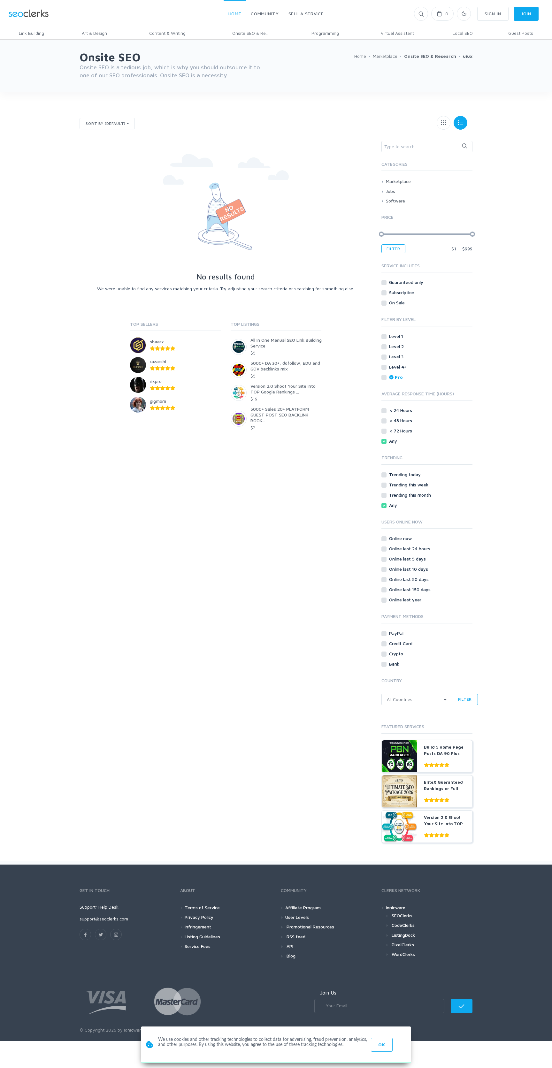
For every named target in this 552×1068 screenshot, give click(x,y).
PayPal (397, 633)
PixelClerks (403, 944)
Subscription (402, 292)
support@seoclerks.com (104, 918)
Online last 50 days (409, 579)
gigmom (158, 401)
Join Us (328, 993)
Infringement (198, 926)
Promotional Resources (309, 926)
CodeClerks (403, 925)
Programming (325, 33)
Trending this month (410, 495)
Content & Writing (167, 33)
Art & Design (94, 33)
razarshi (158, 361)
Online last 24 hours (410, 548)
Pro (399, 377)
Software (395, 200)
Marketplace (398, 181)
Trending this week (409, 484)
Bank (395, 664)
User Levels (297, 917)
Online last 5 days (408, 558)
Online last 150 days (410, 589)
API (289, 946)
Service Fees (198, 946)
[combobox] (426, 146)
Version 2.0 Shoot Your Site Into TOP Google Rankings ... (283, 388)
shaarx (157, 341)
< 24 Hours (401, 410)
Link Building (31, 33)
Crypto (396, 653)
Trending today (405, 474)
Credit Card (401, 643)
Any (393, 441)
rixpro (156, 381)
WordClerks (403, 954)
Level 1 (396, 336)
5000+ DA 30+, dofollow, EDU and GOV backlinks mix (285, 365)
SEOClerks (402, 915)
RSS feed (295, 936)
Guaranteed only (407, 282)
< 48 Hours (401, 420)
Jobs (390, 191)
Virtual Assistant (397, 33)
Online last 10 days (409, 569)
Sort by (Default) (106, 123)
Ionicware (395, 907)
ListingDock (403, 935)
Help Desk (108, 907)
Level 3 (397, 356)
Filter (393, 248)
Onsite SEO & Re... (250, 33)
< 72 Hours (401, 430)
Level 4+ (398, 367)
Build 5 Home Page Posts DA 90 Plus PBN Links (444, 753)
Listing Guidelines (202, 936)
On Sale (397, 302)
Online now (401, 538)
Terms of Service (202, 907)
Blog (290, 955)
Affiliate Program (303, 907)
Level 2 (397, 346)
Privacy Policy (199, 917)
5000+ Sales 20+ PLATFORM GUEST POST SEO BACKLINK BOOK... (279, 414)
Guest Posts (520, 33)
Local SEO (463, 33)
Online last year (406, 599)
